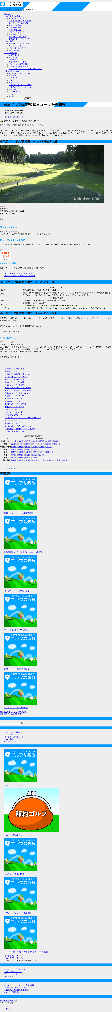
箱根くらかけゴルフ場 (13, 412)
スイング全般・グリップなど (20, 85)
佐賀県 (21, 460)
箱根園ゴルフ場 (11, 409)
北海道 (14, 441)
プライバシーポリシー (13, 974)
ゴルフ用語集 (14, 55)
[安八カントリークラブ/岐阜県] (20, 704)
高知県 (35, 458)
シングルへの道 (15, 92)
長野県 (21, 447)
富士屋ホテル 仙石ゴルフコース (18, 426)
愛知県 (28, 449)
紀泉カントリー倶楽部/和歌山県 (16, 669)
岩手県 (28, 441)
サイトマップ (9, 976)
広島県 (35, 455)
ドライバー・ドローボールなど (21, 73)
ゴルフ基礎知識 (10, 53)
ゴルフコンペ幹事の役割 (18, 64)
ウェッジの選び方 (16, 27)
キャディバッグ (15, 46)
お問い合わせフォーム (13, 972)
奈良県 (42, 452)
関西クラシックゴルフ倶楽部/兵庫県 (18, 513)
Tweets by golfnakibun (8, 1001)
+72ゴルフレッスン (12, 71)
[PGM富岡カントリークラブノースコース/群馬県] (20, 548)
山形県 (49, 441)
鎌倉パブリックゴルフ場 (14, 382)
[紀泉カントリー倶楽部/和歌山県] (20, 665)
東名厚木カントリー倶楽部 (15, 404)
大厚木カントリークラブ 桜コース (18, 390)
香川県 (21, 458)
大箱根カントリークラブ (14, 396)
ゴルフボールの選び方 (17, 48)
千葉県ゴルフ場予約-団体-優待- (16, 990)
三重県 (35, 449)
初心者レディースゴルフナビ (15, 987)
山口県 (42, 455)
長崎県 (28, 460)
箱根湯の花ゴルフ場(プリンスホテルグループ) (23, 418)
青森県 (21, 441)
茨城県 (14, 444)
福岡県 (14, 460)
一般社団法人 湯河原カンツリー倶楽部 (20, 429)
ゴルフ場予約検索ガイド (14, 60)
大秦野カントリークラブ (14, 371)
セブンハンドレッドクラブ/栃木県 (17, 913)
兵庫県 (35, 452)
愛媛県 (28, 458)
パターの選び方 (15, 30)
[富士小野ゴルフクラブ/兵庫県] (20, 626)
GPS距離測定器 (15, 50)
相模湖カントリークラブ (14, 385)
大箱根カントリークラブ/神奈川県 (13, 712)
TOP (11, 956)
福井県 (49, 447)
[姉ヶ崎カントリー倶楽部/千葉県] (20, 587)
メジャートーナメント (17, 57)
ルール (11, 94)
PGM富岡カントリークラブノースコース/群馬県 (23, 552)
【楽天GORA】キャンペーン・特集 (18, 273)
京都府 (21, 452)
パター (11, 80)
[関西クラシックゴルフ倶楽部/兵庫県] (20, 509)
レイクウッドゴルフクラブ (15, 431)
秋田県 (42, 441)
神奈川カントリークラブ (14, 379)
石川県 (42, 447)
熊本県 (35, 460)
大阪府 (28, 452)
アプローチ (13, 78)
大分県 (42, 460)
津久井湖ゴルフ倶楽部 (13, 401)
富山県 (35, 447)
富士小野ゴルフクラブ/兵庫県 (16, 630)
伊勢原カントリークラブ (14, 369)
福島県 (56, 441)
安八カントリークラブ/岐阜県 (16, 708)
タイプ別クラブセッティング (20, 34)
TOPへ (7, 1009)
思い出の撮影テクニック (14, 992)
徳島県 (14, 458)
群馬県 (28, 444)
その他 (11, 96)
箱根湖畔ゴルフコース (13, 415)
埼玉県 (35, 444)
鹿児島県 (56, 460)
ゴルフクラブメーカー (17, 32)
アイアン (12, 76)
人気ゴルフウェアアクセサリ (20, 43)
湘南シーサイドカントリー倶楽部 (18, 388)
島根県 (21, 455)
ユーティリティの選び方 (18, 23)
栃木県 (21, 444)
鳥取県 (14, 455)
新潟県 (28, 447)
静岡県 (21, 449)
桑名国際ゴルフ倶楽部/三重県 (11, 714)
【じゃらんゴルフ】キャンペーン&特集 (19, 276)
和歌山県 (49, 452)
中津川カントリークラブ (14, 407)
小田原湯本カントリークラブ (16, 377)
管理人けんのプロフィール (14, 969)
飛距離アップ (14, 82)
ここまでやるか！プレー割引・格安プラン (25, 69)
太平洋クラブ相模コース (14, 399)
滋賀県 (14, 452)
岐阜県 (14, 449)
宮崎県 (49, 460)
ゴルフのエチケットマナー (19, 62)
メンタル (12, 89)
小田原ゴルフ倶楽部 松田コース (17, 374)
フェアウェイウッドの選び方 (20, 21)
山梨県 (14, 447)
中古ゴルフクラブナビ (17, 37)
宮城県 (35, 441)
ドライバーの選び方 (16, 18)
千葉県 (42, 444)
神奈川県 (56, 444)
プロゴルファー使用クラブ (19, 39)
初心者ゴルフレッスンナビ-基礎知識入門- (20, 985)
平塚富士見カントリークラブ (16, 423)
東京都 (49, 444)
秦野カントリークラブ (13, 420)
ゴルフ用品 (8, 41)
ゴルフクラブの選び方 (13, 16)
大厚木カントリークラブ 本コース (18, 393)
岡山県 (28, 455)
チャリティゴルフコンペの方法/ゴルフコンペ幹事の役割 (26, 952)
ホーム (7, 14)
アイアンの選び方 (16, 25)
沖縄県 (64, 460)
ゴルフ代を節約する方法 (18, 66)
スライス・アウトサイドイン (20, 87)
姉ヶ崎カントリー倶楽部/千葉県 (16, 591)
